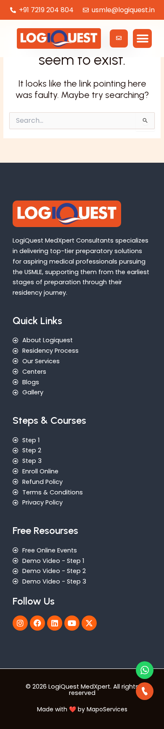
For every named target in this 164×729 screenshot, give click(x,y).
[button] (142, 38)
